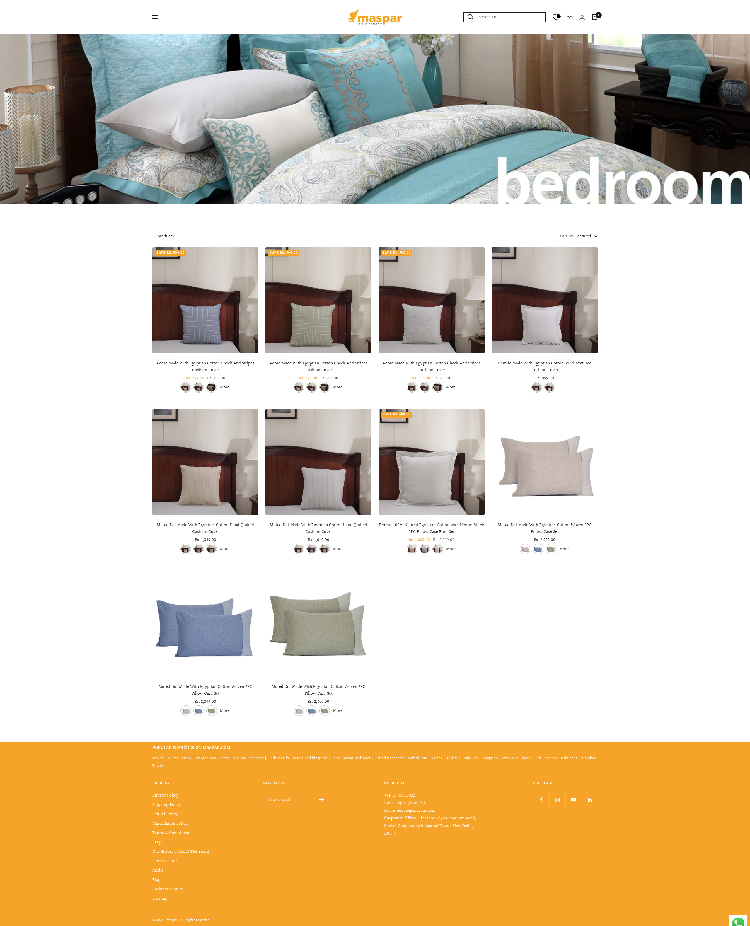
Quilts (452, 758)
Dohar (437, 758)
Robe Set (470, 758)
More (224, 387)
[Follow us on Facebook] (541, 800)
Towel (157, 758)
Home (157, 44)
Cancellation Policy (170, 823)
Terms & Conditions (170, 833)
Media (157, 870)
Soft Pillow (417, 758)
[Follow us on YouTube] (573, 800)
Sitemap (159, 898)
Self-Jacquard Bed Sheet (556, 758)
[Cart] (595, 17)
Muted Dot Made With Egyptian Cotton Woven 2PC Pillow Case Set (545, 528)
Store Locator (164, 861)
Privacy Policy (165, 795)
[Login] (582, 17)
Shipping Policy (166, 804)
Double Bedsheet (248, 758)
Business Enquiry (167, 889)
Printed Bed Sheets (212, 758)
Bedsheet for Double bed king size (298, 758)
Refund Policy (165, 814)
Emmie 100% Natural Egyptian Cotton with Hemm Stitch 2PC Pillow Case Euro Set (431, 528)
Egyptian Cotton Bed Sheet (506, 758)
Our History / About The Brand (180, 851)
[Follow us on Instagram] (557, 800)
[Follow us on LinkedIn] (590, 800)
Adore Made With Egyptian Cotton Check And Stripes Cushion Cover (205, 367)
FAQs (157, 842)
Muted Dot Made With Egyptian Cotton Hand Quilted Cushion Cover (205, 528)
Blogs (157, 879)
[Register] (321, 799)
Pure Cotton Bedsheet (352, 758)
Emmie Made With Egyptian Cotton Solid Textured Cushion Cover (545, 367)
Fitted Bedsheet (389, 758)
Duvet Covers (179, 758)
